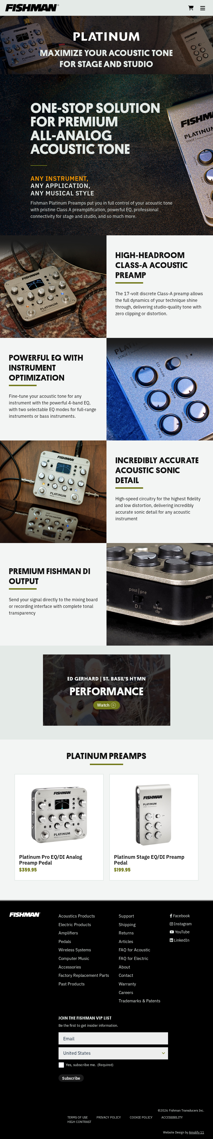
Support (126, 916)
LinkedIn (179, 940)
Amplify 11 (196, 1132)
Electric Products (75, 924)
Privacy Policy (109, 1117)
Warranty (127, 984)
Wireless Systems (75, 949)
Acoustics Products (77, 916)
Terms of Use (77, 1117)
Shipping (127, 924)
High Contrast (79, 1121)
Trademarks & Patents (139, 1000)
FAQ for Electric (133, 958)
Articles (126, 941)
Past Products (72, 984)
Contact (126, 975)
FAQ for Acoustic (134, 949)
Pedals (65, 941)
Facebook (180, 915)
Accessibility (172, 1117)
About (124, 967)
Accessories (70, 967)
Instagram (181, 923)
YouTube (180, 931)
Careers (126, 992)
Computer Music (74, 958)
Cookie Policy (141, 1117)
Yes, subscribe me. (89, 1064)
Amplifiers (68, 933)
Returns (126, 933)
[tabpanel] (107, 690)
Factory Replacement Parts (84, 975)
